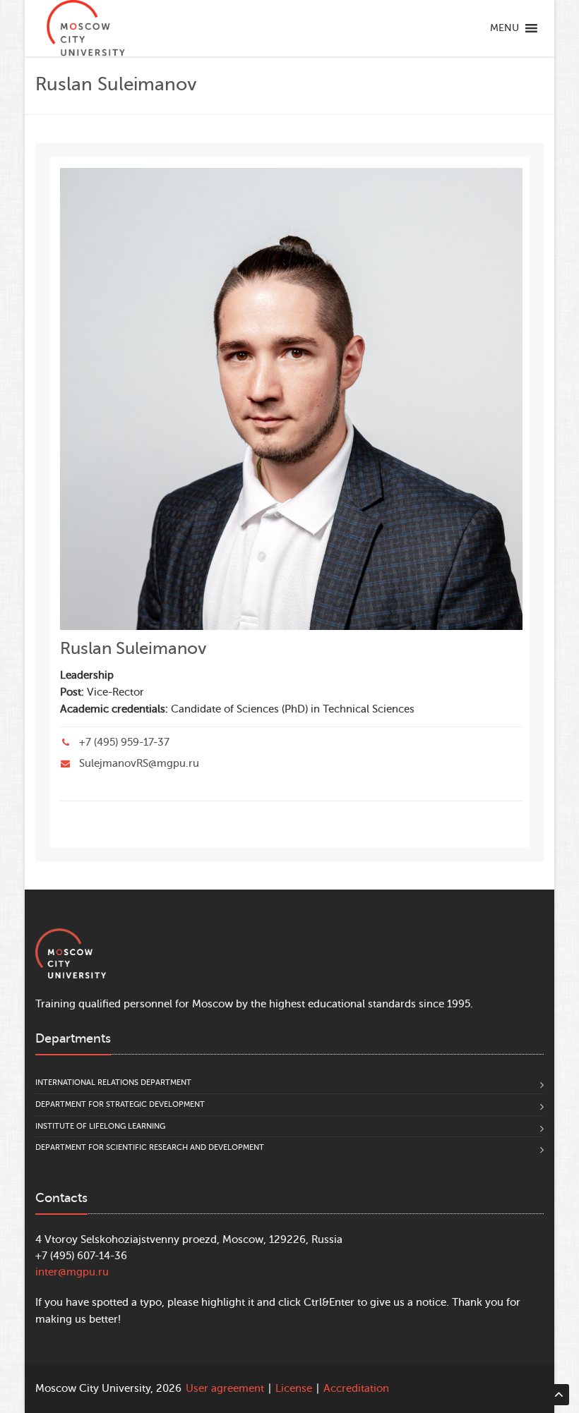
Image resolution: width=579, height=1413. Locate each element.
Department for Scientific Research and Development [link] (149, 1147)
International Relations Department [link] (113, 1082)
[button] (504, 28)
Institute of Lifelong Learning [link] (100, 1126)
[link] (85, 28)
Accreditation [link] (356, 1389)
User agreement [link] (225, 1389)
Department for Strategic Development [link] (120, 1104)
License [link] (293, 1389)
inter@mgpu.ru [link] (72, 1272)
